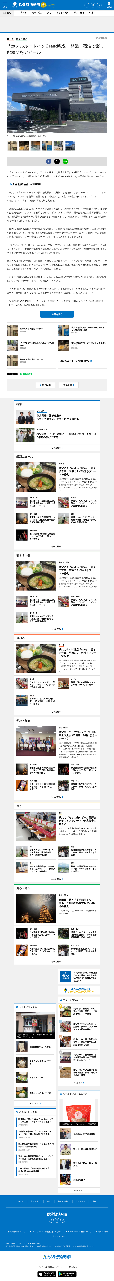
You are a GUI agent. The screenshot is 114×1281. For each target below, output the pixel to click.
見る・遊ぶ (37, 12)
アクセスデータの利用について (79, 1232)
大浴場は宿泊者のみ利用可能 (26, 184)
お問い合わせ (103, 1232)
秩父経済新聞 (26, 5)
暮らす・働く (62, 12)
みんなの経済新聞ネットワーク (57, 1257)
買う (49, 12)
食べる (24, 12)
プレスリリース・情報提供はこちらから (47, 1232)
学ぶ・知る (79, 12)
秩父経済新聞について (16, 1232)
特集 (91, 12)
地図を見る (57, 314)
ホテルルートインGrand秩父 (74, 360)
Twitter (93, 5)
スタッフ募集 (60, 1236)
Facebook (87, 5)
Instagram (99, 5)
